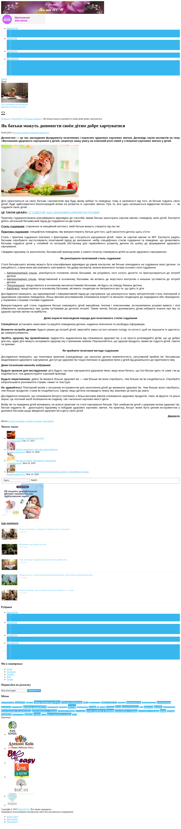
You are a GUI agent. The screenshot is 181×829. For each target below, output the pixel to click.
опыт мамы (171, 711)
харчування (48, 421)
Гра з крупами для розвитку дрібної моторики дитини (14, 105)
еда (98, 707)
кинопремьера (130, 706)
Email (9, 669)
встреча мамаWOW (35, 706)
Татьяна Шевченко (71, 702)
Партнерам (12, 819)
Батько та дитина (20, 56)
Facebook (11, 672)
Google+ (11, 674)
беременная (122, 703)
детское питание (33, 421)
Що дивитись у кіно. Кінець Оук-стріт (32, 544)
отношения (6, 714)
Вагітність (17, 31)
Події (15, 61)
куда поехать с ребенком (66, 711)
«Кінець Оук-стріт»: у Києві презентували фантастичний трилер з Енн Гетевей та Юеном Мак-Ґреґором (55, 575)
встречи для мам (52, 707)
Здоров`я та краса (20, 36)
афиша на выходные (109, 703)
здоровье (110, 707)
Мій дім (16, 74)
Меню (4, 79)
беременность (133, 702)
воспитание (6, 707)
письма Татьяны (18, 715)
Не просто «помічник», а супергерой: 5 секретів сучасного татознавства (44, 529)
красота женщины (169, 707)
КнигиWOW (20, 703)
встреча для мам (17, 707)
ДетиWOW (16, 119)
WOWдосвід (18, 33)
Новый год (29, 703)
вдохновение (164, 702)
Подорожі (17, 66)
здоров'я (102, 707)
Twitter (10, 679)
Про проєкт (12, 822)
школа (74, 715)
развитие (28, 714)
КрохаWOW (18, 41)
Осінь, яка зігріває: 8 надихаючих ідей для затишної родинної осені (43, 560)
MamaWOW (24, 809)
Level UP (16, 69)
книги (141, 707)
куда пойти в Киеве (100, 711)
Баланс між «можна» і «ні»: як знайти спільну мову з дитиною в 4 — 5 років (46, 590)
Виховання (17, 43)
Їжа (14, 71)
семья (37, 714)
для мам (92, 707)
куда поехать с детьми (44, 710)
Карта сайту (12, 816)
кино (118, 706)
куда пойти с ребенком (148, 711)
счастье (43, 715)
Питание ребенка (32, 119)
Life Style (16, 64)
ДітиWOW (12, 38)
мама (163, 711)
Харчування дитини (22, 48)
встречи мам (63, 707)
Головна (5, 119)
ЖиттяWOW (13, 59)
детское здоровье (16, 421)
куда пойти (80, 711)
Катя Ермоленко (7, 703)
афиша (86, 703)
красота (158, 706)
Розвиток (16, 46)
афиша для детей (95, 703)
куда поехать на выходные (16, 710)
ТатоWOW (12, 51)
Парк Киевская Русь (47, 702)
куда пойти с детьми (126, 710)
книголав (148, 707)
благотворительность (149, 703)
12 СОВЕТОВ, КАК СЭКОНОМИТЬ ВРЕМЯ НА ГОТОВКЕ (64, 212)
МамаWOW (12, 28)
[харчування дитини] (40, 196)
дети (72, 706)
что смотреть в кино (59, 714)
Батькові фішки (19, 54)
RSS (9, 677)
